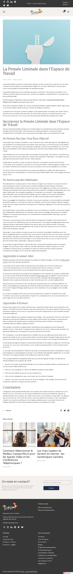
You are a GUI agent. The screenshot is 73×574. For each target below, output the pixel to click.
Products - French (9, 542)
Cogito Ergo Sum (42, 276)
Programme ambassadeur (47, 547)
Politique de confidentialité (47, 555)
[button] (4, 12)
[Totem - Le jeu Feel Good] (37, 12)
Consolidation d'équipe (46, 553)
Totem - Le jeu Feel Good (28, 571)
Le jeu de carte (8, 539)
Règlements (42, 564)
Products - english (9, 545)
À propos (41, 537)
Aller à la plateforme (45, 507)
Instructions (42, 542)
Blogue (40, 545)
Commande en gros (45, 550)
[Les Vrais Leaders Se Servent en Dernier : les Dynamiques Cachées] (53, 434)
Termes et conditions (45, 558)
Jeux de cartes (43, 539)
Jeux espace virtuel (44, 561)
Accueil (5, 537)
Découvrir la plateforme (46, 510)
